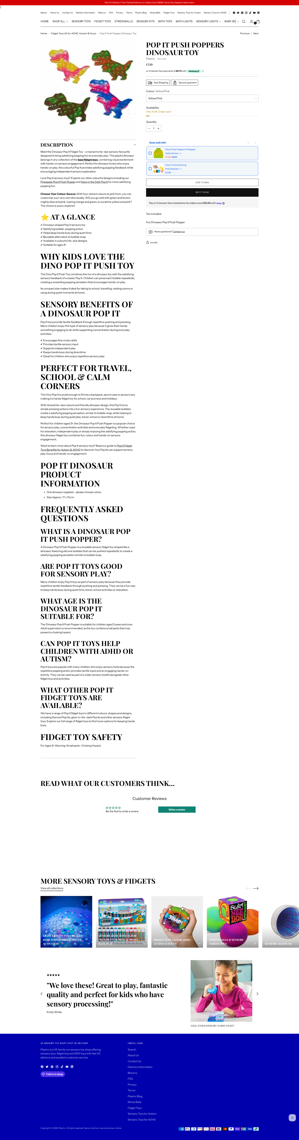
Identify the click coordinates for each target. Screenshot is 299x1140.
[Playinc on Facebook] (234, 12)
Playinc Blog (135, 1096)
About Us (133, 1055)
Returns (132, 1072)
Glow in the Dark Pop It (94, 181)
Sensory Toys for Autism (142, 1113)
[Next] (238, 21)
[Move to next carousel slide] (256, 847)
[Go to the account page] (250, 21)
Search (132, 1049)
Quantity (151, 121)
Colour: (158, 91)
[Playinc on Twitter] (238, 12)
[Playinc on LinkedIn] (258, 12)
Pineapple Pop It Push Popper (58, 181)
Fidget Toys (135, 1107)
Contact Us (134, 1061)
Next (256, 33)
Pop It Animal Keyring (175, 165)
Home (43, 33)
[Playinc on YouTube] (254, 12)
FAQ (130, 1078)
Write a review (176, 809)
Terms (131, 1090)
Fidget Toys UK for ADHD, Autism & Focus (73, 33)
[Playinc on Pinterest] (242, 12)
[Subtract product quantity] (158, 128)
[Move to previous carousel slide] (248, 847)
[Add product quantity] (149, 128)
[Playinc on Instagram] (246, 12)
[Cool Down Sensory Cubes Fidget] (221, 991)
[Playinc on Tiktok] (250, 12)
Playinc (150, 58)
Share (154, 242)
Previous (245, 33)
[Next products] (255, 143)
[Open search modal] (244, 21)
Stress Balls (134, 1102)
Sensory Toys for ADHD (142, 1119)
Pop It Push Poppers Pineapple (180, 149)
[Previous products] (248, 143)
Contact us (179, 231)
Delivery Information (140, 1067)
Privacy (132, 1084)
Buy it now (202, 192)
